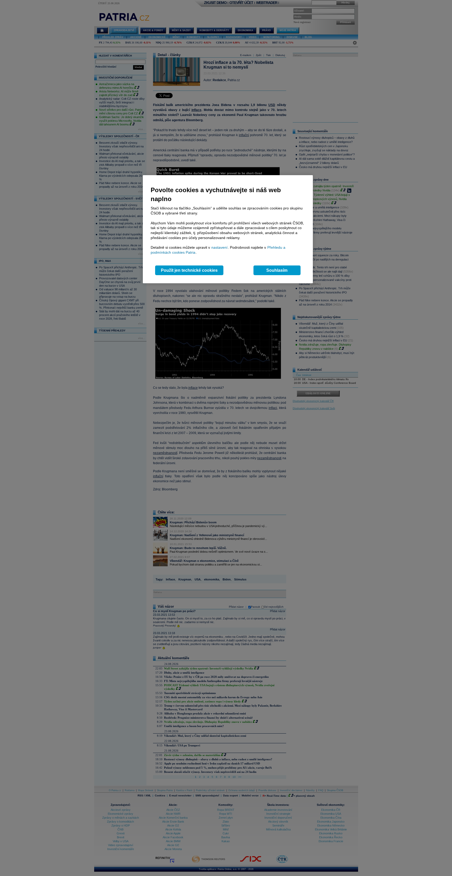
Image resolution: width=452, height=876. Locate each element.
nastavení (219, 247)
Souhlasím (276, 270)
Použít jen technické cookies (189, 270)
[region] (228, 229)
